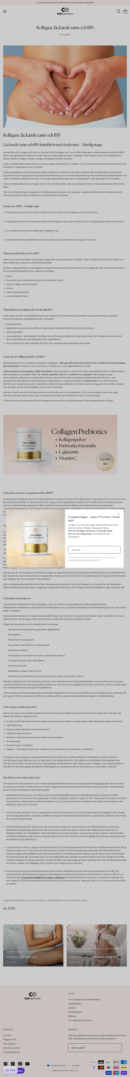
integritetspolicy (75, 560)
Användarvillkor (89, 560)
